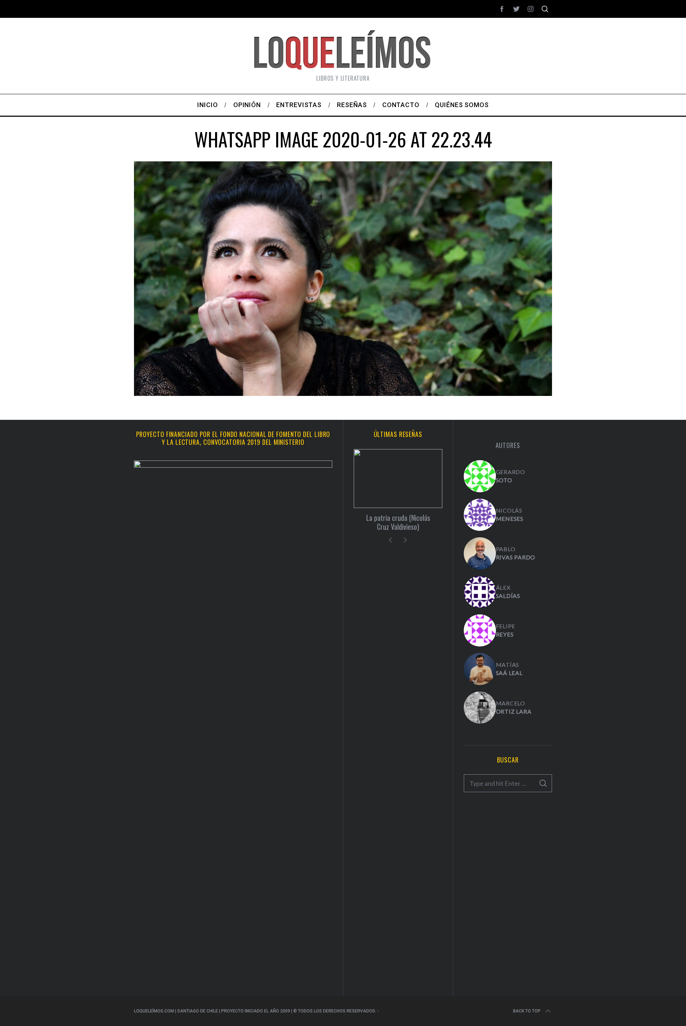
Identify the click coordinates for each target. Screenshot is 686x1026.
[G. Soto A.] (480, 476)
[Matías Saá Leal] (480, 669)
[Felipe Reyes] (480, 630)
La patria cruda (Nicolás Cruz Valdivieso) (398, 522)
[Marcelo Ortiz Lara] (480, 707)
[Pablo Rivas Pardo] (480, 553)
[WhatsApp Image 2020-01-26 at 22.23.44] (343, 393)
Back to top (527, 1011)
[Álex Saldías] (480, 592)
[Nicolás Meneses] (480, 515)
